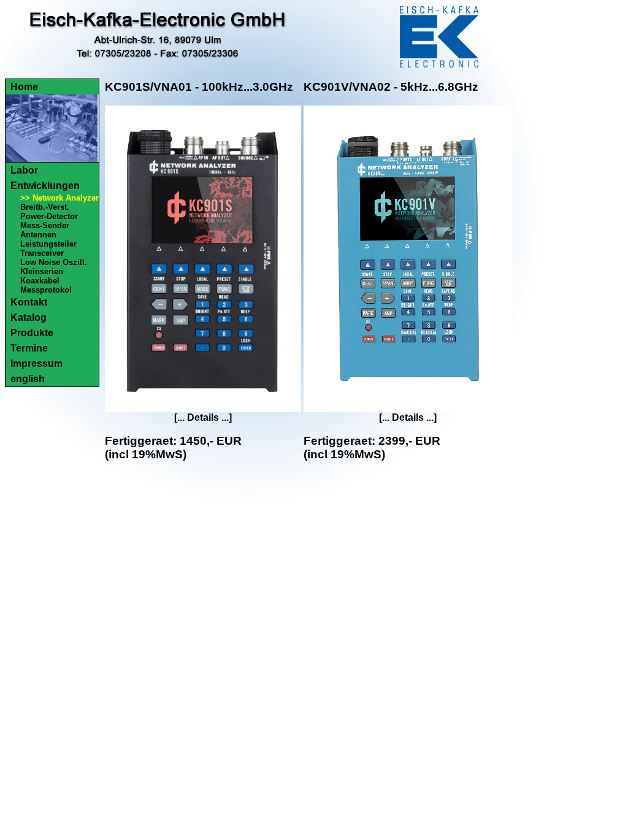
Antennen (38, 234)
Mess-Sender (44, 225)
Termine (29, 348)
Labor (24, 170)
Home (24, 87)
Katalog (28, 317)
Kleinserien (41, 271)
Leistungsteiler (48, 243)
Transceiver (42, 253)
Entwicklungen (45, 185)
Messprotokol (46, 289)
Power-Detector (49, 216)
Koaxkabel (39, 280)
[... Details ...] (203, 417)
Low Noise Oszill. (53, 262)
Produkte (31, 333)
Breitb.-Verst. (44, 207)
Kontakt (28, 302)
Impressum (36, 363)
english (27, 379)
